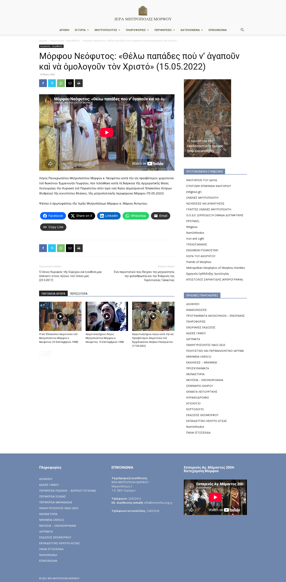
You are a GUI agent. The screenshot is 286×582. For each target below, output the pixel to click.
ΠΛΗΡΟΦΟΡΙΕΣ (136, 30)
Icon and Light (195, 238)
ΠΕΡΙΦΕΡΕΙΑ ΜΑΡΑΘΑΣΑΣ (55, 502)
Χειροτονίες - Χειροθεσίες (65, 40)
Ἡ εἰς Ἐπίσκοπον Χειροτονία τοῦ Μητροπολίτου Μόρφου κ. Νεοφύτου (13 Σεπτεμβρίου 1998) (58, 338)
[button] (242, 30)
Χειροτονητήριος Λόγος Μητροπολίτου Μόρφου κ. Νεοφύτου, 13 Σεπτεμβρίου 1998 (105, 338)
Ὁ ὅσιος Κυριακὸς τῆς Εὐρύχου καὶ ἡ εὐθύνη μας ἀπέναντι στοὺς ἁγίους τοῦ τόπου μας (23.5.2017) (70, 276)
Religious (191, 227)
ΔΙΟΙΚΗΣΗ (192, 304)
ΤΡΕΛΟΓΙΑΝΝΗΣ (196, 244)
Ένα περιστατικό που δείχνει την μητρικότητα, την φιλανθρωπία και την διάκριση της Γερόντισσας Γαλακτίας (144, 276)
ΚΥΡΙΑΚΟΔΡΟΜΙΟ (197, 397)
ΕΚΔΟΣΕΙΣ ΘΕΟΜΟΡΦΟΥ (202, 415)
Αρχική (43, 40)
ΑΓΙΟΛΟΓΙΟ (193, 403)
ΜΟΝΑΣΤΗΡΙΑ (195, 374)
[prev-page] (41, 353)
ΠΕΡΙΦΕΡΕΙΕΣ (163, 30)
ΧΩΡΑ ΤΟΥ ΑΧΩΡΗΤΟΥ (200, 256)
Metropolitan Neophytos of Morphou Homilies (215, 268)
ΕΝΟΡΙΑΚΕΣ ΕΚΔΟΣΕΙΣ (200, 327)
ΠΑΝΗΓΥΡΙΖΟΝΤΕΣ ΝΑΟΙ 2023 (205, 345)
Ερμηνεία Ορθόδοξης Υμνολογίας (207, 273)
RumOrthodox (195, 233)
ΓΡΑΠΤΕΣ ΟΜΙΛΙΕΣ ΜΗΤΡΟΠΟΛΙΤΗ (208, 209)
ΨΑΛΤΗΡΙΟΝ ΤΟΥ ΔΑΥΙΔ (201, 180)
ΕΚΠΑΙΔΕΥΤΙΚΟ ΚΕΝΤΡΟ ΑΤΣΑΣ (206, 421)
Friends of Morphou (198, 262)
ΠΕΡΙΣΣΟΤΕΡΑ (79, 293)
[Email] (70, 83)
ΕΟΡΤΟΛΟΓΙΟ (195, 409)
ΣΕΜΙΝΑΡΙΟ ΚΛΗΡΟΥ (199, 386)
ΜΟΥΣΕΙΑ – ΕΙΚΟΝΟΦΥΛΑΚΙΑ (204, 380)
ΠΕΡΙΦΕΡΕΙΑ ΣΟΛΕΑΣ (52, 496)
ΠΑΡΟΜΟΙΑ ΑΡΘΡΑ (53, 293)
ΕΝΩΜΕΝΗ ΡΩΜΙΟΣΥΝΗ (202, 250)
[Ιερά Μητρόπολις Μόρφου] (143, 13)
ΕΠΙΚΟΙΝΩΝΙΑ (218, 30)
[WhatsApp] (61, 83)
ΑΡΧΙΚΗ (64, 30)
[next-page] (47, 353)
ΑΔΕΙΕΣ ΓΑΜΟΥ (196, 333)
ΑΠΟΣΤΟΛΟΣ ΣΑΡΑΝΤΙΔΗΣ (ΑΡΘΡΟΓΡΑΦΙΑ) (214, 279)
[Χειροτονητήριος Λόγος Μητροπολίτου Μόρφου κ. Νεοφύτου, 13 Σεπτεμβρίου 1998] (107, 316)
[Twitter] (52, 83)
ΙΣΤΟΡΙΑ (80, 30)
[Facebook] (43, 83)
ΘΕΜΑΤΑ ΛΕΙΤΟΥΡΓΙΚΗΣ (201, 391)
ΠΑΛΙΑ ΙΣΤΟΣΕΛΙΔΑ (198, 432)
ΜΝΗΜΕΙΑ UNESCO (198, 356)
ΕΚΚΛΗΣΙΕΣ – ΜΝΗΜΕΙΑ (201, 362)
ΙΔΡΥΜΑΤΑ (193, 339)
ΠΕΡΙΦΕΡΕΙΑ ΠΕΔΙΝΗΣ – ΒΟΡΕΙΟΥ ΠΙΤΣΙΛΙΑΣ (67, 490)
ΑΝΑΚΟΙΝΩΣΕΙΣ (196, 310)
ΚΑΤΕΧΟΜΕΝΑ (190, 30)
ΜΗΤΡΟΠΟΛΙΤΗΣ (106, 30)
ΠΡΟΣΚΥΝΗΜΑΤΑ (197, 368)
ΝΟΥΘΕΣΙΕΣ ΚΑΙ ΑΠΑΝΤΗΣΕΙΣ (205, 203)
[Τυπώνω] (79, 83)
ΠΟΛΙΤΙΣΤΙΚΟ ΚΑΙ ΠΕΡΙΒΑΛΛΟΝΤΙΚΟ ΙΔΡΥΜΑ (215, 351)
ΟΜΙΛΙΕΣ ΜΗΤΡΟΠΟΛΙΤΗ (202, 197)
